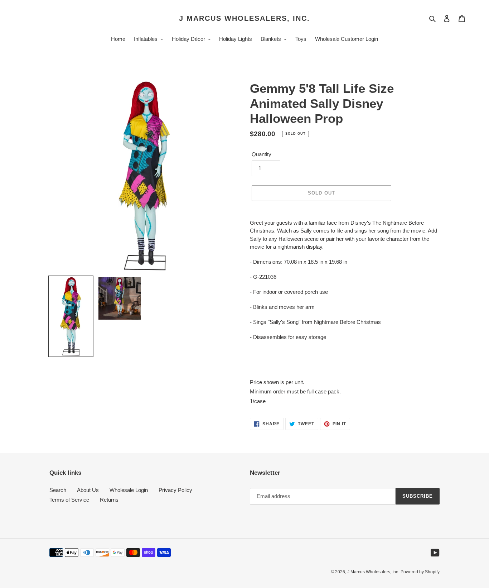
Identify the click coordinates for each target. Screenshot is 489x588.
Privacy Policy (175, 490)
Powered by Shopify (420, 571)
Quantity (261, 154)
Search (57, 490)
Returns (109, 500)
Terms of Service (69, 500)
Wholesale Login (129, 490)
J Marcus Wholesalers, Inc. (244, 18)
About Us (88, 490)
